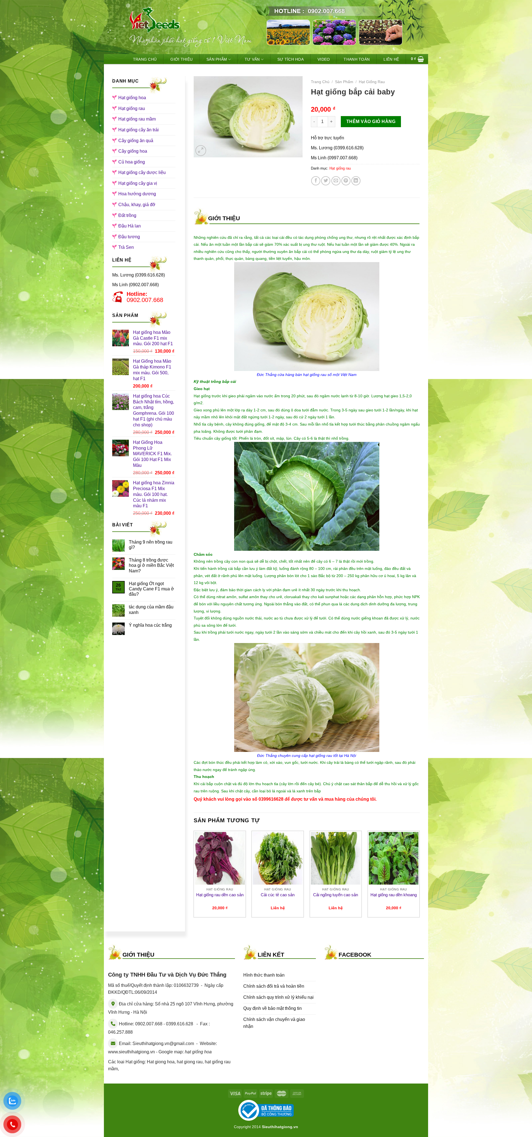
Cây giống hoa (132, 151)
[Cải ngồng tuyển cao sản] (336, 858)
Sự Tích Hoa (290, 59)
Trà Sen (126, 247)
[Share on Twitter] (325, 180)
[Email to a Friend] (336, 180)
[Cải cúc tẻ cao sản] (278, 858)
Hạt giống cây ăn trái (138, 129)
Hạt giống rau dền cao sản (220, 894)
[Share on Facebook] (315, 180)
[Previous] (194, 876)
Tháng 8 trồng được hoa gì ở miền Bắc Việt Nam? (151, 565)
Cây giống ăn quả (135, 140)
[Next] (419, 876)
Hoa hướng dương (137, 193)
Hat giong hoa (161, 1061)
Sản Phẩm (216, 59)
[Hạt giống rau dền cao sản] (220, 858)
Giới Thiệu (181, 59)
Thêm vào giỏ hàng (370, 121)
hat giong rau (190, 1061)
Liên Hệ (391, 59)
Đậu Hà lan (129, 226)
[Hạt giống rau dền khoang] (394, 858)
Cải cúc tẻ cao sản (278, 894)
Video (324, 59)
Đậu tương (129, 236)
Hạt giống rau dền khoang (393, 894)
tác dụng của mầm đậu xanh (151, 609)
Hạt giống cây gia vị (137, 183)
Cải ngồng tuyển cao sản (335, 894)
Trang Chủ (145, 59)
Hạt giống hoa (132, 97)
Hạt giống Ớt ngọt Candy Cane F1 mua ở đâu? (151, 588)
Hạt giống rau (131, 108)
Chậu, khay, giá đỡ (136, 204)
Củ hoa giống (131, 162)
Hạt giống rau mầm (137, 119)
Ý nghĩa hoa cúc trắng (150, 625)
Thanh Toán (357, 59)
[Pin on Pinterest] (346, 180)
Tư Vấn (252, 59)
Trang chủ (320, 82)
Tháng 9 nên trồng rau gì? (150, 545)
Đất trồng (127, 215)
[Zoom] (200, 150)
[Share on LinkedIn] (355, 180)
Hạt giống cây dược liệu (142, 172)
